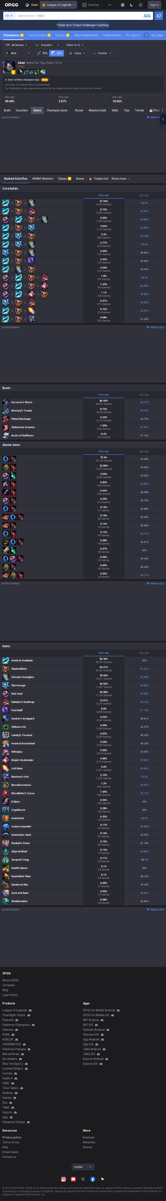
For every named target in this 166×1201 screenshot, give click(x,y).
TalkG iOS (89, 1054)
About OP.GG (10, 980)
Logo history (10, 994)
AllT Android (91, 1020)
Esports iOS (90, 1063)
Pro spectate (134, 35)
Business (89, 1137)
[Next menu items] (146, 35)
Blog (5, 990)
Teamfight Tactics (14, 1015)
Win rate (144, 195)
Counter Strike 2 (12, 1068)
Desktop (7, 1092)
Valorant (7, 1029)
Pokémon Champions (16, 1024)
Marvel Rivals (10, 1054)
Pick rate (104, 195)
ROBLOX (7, 1039)
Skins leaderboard (86, 35)
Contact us (9, 1156)
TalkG (6, 1107)
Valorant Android (94, 1029)
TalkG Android (92, 1049)
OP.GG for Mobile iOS (96, 1015)
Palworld (8, 1020)
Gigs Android (91, 1039)
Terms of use (10, 1142)
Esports (7, 1112)
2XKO (6, 1083)
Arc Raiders (9, 1058)
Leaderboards (112, 35)
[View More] (110, 5)
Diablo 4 (7, 1078)
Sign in (154, 4)
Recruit (87, 1147)
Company (8, 985)
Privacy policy (11, 1137)
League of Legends (59, 4)
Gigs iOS (88, 1044)
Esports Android (93, 1058)
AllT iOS (88, 1024)
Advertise (89, 1142)
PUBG (6, 1034)
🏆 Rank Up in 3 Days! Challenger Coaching (69, 25)
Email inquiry (10, 1152)
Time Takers (10, 1088)
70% (45, 53)
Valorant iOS (91, 1034)
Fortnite (7, 1073)
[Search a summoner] (147, 16)
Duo (4, 1102)
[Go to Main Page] (11, 5)
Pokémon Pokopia (14, 1049)
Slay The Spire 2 (12, 1063)
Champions (13, 35)
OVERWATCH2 (11, 1044)
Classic (62, 35)
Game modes (39, 35)
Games (7, 1097)
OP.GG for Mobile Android (99, 1010)
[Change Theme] (132, 5)
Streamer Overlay (13, 1122)
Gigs (5, 1117)
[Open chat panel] (163, 119)
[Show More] (123, 5)
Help (5, 1147)
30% (59, 53)
